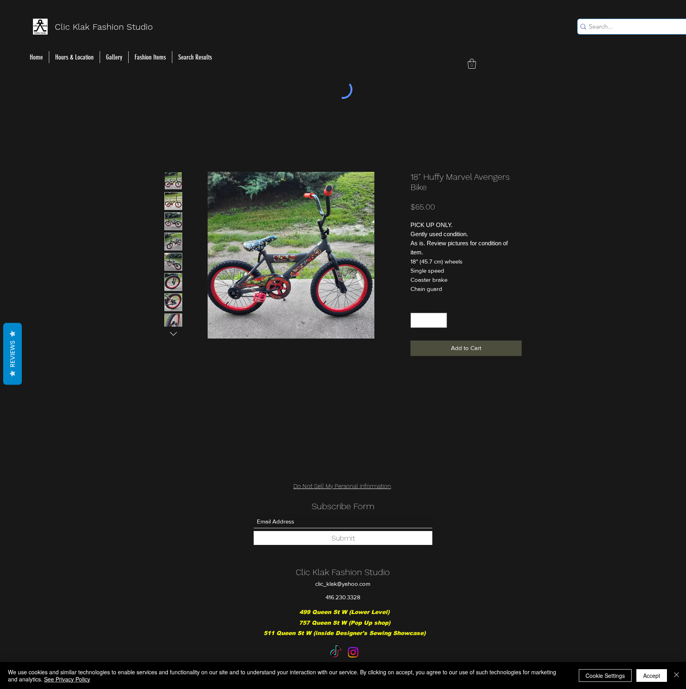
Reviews (12, 354)
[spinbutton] (428, 321)
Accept (651, 675)
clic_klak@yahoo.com (342, 583)
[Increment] (440, 321)
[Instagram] (353, 652)
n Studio (136, 27)
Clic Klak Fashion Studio (343, 572)
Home (173, 144)
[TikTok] (336, 652)
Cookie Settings (605, 675)
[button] (472, 64)
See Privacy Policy (67, 679)
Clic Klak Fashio (87, 27)
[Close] (676, 675)
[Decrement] (417, 321)
